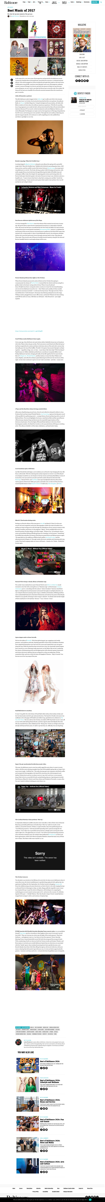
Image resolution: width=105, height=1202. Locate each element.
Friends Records (33, 1029)
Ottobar (51, 1031)
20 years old (58, 884)
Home (72, 2)
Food (29, 2)
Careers (20, 1188)
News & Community (44, 1138)
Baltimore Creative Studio (69, 1188)
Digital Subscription (82, 61)
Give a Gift (82, 57)
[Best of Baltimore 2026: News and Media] (27, 1144)
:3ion (53, 537)
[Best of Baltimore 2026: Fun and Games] (27, 1123)
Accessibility (45, 1191)
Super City (45, 1034)
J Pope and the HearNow (21, 1031)
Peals (59, 483)
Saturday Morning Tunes (21, 1034)
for (52, 834)
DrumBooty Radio (25, 1029)
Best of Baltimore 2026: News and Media (50, 1142)
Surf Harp (34, 479)
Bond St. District (36, 483)
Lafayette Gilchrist (30, 164)
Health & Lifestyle (64, 2)
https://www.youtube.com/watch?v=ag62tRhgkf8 (29, 331)
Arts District (10, 7)
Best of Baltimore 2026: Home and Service (50, 1101)
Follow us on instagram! (87, 81)
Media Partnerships (49, 1188)
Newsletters (82, 70)
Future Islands (41, 1029)
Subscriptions (29, 1188)
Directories (86, 2)
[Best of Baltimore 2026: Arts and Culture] (27, 1165)
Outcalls (29, 640)
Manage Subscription (82, 64)
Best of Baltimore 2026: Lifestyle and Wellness (50, 1081)
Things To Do (40, 2)
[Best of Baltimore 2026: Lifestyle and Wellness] (27, 1084)
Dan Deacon (30, 223)
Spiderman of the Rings (36, 1034)
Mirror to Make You (52, 585)
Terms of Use (89, 1188)
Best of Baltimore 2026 (49, 1061)
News (46, 2)
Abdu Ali (40, 99)
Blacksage (18, 479)
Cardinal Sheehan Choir (54, 1027)
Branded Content (55, 1191)
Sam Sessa (23, 933)
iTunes (22, 103)
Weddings (78, 2)
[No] (103, 1199)
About (14, 1188)
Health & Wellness (44, 1078)
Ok (90, 1199)
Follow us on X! (79, 81)
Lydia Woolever (15, 16)
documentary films (45, 229)
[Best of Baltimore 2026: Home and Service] (27, 1104)
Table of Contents (82, 67)
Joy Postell (49, 537)
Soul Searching (45, 414)
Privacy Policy (36, 1191)
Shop (24, 2)
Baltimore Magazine (11, 2)
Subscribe (94, 2)
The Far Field (34, 283)
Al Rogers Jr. (22, 356)
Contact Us (81, 1188)
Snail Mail (29, 1034)
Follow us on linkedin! (84, 81)
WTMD (55, 1034)
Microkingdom (52, 483)
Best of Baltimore (54, 2)
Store (58, 1188)
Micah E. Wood (38, 1031)
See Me (43, 523)
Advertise (38, 1188)
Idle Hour (57, 1029)
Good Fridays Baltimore (49, 1029)
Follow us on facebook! (76, 81)
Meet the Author (27, 1040)
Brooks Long (51, 168)
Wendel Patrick (31, 356)
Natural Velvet (45, 1031)
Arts (34, 2)
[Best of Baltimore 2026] (27, 1065)
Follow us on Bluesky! (82, 81)
